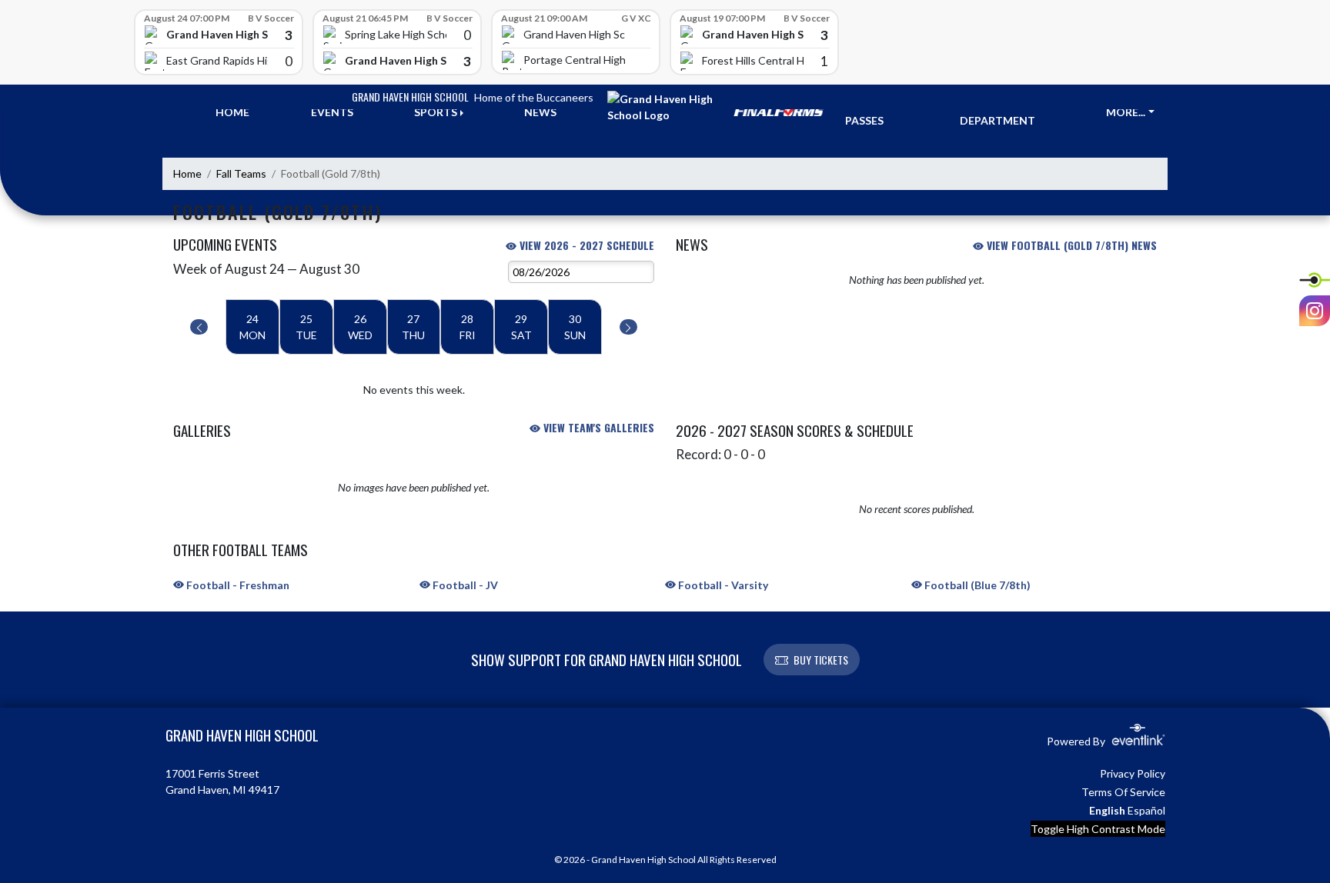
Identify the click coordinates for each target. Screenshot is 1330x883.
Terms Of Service (1123, 791)
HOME (232, 111)
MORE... (1125, 111)
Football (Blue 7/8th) (976, 584)
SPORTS (435, 111)
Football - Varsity (722, 584)
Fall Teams (241, 173)
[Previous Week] (199, 327)
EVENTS (332, 111)
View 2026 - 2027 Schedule (585, 245)
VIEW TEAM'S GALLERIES (597, 427)
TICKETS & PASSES (873, 112)
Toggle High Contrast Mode (1098, 828)
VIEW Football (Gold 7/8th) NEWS (1070, 245)
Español (1146, 810)
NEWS (540, 111)
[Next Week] (628, 327)
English (1107, 810)
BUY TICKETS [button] (821, 659)
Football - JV (464, 584)
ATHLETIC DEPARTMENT (997, 112)
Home (187, 173)
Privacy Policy (1132, 773)
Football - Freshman (236, 584)
